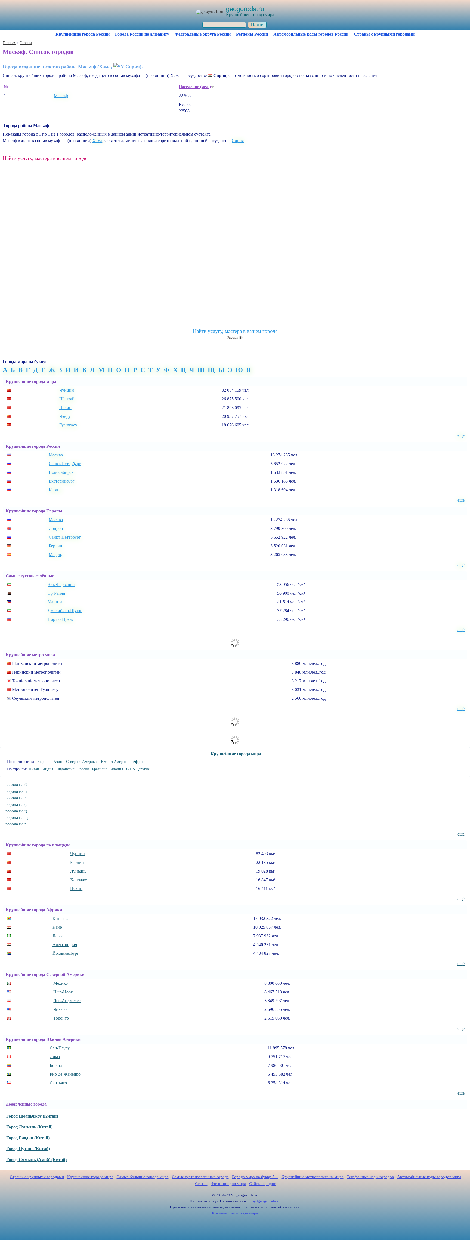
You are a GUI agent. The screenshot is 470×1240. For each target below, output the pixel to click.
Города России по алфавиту (142, 34)
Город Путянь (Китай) (28, 1148)
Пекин (65, 407)
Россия (83, 769)
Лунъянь (78, 871)
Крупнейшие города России (82, 34)
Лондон (56, 528)
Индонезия (65, 769)
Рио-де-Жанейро (65, 1074)
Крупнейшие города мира (236, 753)
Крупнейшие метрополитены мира (313, 1177)
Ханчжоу (78, 879)
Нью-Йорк (63, 992)
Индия (47, 769)
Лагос (57, 936)
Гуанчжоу (68, 425)
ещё (461, 435)
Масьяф (61, 95)
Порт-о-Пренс (61, 619)
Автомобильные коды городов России (310, 34)
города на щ (16, 817)
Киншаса (60, 918)
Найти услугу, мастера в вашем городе (235, 331)
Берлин (55, 546)
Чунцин (66, 390)
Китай (34, 769)
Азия (58, 762)
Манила (55, 602)
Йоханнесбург (65, 953)
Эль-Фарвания (61, 584)
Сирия (238, 140)
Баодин (77, 862)
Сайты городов (262, 1183)
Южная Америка (114, 762)
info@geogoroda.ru (264, 1201)
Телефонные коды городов (370, 1177)
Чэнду (65, 416)
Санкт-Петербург (65, 463)
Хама (97, 140)
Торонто (61, 1018)
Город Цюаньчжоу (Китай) (32, 1116)
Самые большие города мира (143, 1177)
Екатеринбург (62, 481)
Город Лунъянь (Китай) (29, 1127)
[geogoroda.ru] (209, 12)
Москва (56, 455)
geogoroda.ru (245, 8)
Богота (56, 1065)
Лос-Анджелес (67, 1000)
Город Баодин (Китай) (28, 1137)
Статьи (201, 1183)
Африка (139, 762)
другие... (145, 769)
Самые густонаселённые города (200, 1177)
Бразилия (99, 769)
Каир (57, 927)
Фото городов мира (228, 1183)
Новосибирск (61, 472)
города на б (16, 784)
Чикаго (60, 1009)
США (130, 769)
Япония (116, 769)
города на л (16, 798)
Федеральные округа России (203, 34)
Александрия (64, 944)
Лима (55, 1056)
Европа (43, 762)
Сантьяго (58, 1083)
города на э (15, 824)
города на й (16, 791)
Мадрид (56, 554)
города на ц (16, 811)
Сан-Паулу (60, 1048)
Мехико (60, 983)
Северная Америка (81, 762)
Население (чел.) (195, 86)
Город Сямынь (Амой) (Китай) (36, 1159)
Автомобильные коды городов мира (429, 1177)
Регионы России (252, 34)
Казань (55, 489)
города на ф (16, 804)
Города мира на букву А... (255, 1177)
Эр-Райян (56, 593)
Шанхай (67, 399)
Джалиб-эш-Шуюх (65, 610)
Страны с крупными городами (384, 34)
